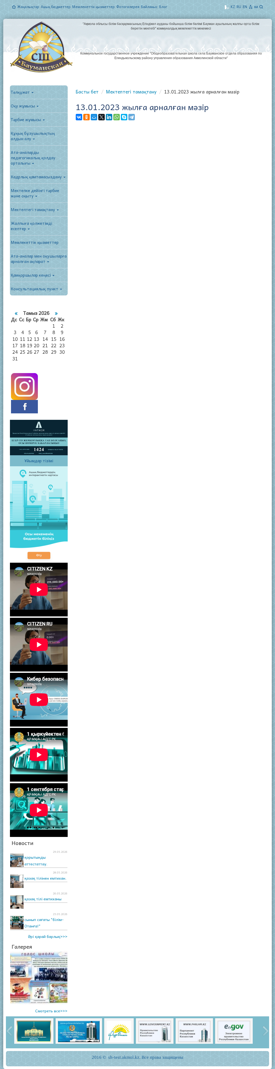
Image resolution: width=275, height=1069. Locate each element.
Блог (163, 6)
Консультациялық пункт (35, 289)
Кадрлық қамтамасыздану (37, 177)
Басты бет (87, 91)
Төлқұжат (21, 92)
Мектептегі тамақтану (33, 209)
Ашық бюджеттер (56, 6)
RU (239, 6)
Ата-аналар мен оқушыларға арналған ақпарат (39, 259)
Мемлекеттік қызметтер (93, 6)
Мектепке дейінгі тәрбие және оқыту (35, 193)
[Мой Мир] (94, 117)
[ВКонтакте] (79, 117)
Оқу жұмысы (23, 106)
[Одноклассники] (86, 117)
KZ (233, 6)
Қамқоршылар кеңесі (31, 275)
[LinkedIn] (109, 117)
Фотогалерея (127, 6)
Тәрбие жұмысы (26, 119)
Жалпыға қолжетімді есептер (31, 226)
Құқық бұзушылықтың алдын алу (33, 136)
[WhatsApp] (116, 117)
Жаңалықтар (28, 6)
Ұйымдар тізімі (38, 460)
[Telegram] (131, 117)
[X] (101, 117)
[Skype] (124, 117)
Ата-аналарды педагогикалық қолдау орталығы (33, 157)
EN (245, 6)
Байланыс (149, 6)
